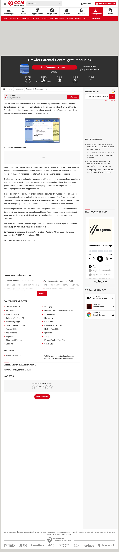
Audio (5, 18)
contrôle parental (31, 110)
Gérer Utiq (90, 532)
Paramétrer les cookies (79, 532)
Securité (81, 14)
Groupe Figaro (51, 534)
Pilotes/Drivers (60, 18)
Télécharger (19, 89)
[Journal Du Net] (23, 545)
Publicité (36, 532)
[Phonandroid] (106, 545)
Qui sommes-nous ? (10, 532)
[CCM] (16, 3)
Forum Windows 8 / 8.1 (70, 285)
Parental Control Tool (14, 355)
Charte (97, 532)
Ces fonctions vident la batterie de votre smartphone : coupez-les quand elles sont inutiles (100, 146)
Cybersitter (48, 307)
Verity (46, 336)
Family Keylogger (13, 322)
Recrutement (51, 532)
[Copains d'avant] (64, 545)
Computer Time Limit (53, 325)
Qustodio (48, 333)
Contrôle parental (41, 89)
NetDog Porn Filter (51, 329)
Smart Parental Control (15, 325)
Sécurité (70, 18)
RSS (101, 532)
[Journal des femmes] (9, 545)
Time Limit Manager (14, 340)
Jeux (51, 18)
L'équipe (20, 532)
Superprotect (11, 336)
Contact (43, 532)
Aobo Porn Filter (12, 314)
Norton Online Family (14, 306)
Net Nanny (48, 318)
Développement (25, 18)
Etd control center (51, 285)
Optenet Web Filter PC (15, 318)
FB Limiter (10, 311)
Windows (49, 232)
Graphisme (36, 18)
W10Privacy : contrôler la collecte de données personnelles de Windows (59, 357)
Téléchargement (96, 14)
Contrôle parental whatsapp (55, 288)
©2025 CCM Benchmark (64, 534)
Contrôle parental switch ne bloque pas (22, 288)
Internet (44, 18)
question (107, 4)
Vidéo (85, 18)
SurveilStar (48, 344)
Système (78, 18)
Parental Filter (11, 329)
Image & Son (52, 14)
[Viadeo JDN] (76, 545)
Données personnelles (63, 532)
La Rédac (13, 96)
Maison (67, 14)
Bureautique (14, 18)
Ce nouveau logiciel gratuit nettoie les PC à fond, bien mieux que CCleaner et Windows (100, 155)
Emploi (97, 18)
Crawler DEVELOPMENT (43, 82)
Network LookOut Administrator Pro (58, 311)
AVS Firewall (49, 314)
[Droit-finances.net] (51, 545)
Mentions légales (109, 532)
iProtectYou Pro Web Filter (55, 340)
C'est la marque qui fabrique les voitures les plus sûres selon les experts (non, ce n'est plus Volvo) (99, 163)
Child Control (49, 322)
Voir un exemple (110, 100)
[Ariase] (88, 545)
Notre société (28, 532)
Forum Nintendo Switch (15, 291)
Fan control (10, 285)
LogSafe (9, 344)
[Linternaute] (37, 545)
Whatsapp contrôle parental (55, 281)
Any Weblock (11, 333)
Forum (110, 14)
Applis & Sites (37, 14)
